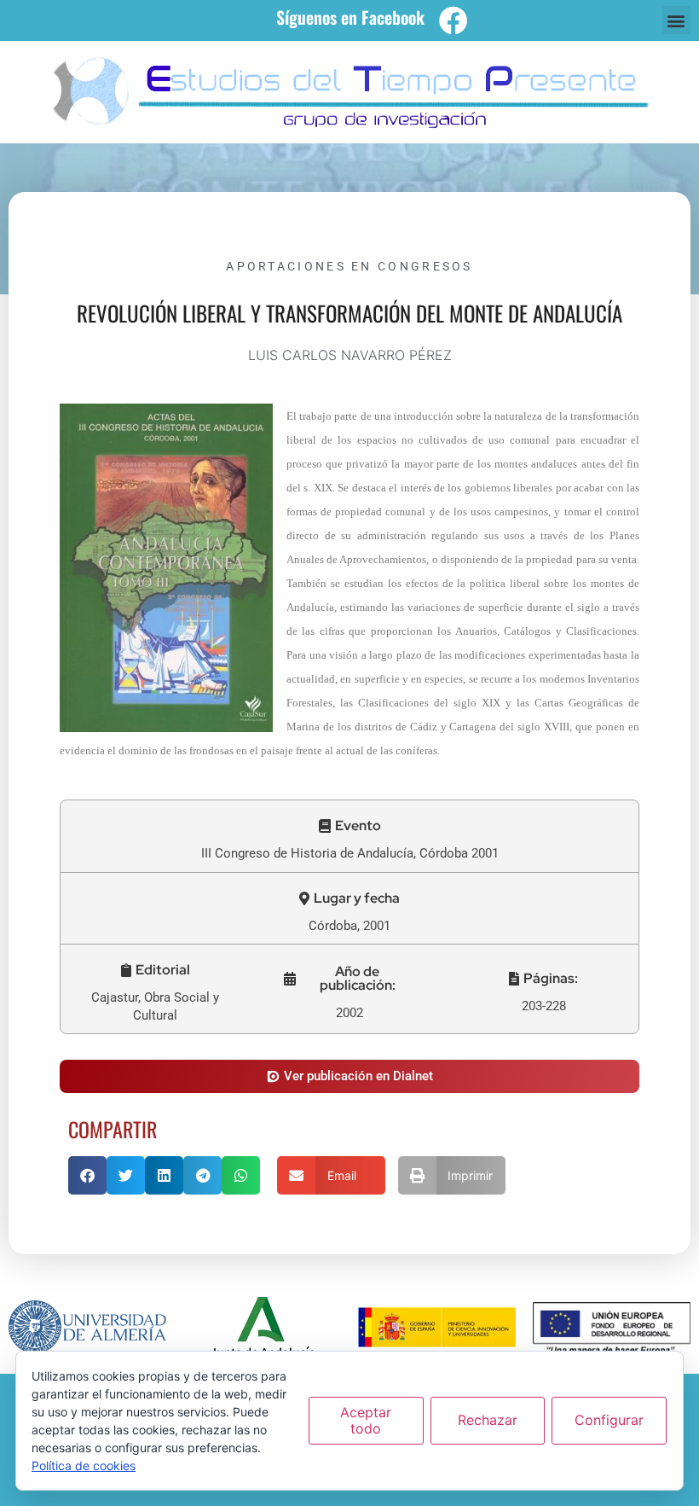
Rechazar (487, 1419)
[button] (676, 20)
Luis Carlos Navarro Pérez (350, 354)
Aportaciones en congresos (349, 266)
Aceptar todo (365, 1420)
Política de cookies (84, 1465)
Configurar (609, 1419)
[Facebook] (453, 20)
